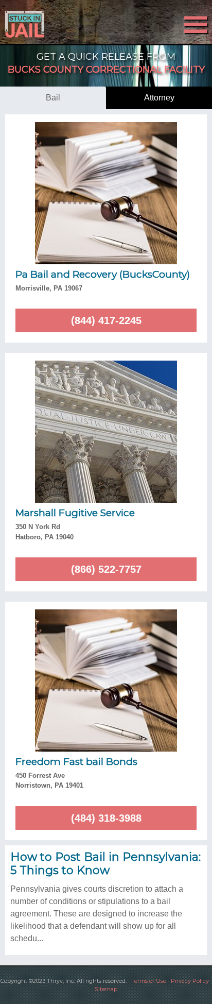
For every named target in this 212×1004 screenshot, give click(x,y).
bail (53, 97)
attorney (159, 97)
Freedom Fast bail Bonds (76, 762)
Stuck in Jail (32, 24)
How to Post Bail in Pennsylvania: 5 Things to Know (105, 863)
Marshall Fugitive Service (75, 513)
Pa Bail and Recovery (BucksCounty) (102, 274)
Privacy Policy (190, 980)
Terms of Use (148, 980)
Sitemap (106, 989)
